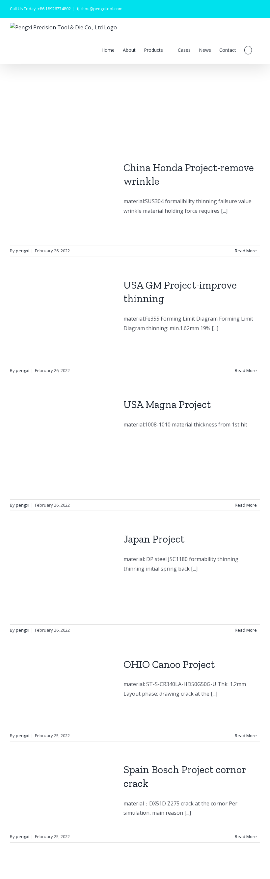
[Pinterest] (258, 6)
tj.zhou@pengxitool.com (99, 9)
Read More (246, 251)
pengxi (22, 251)
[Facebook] (227, 6)
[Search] (248, 50)
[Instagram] (248, 6)
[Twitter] (237, 6)
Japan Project (153, 539)
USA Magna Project (167, 404)
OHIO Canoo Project (169, 664)
